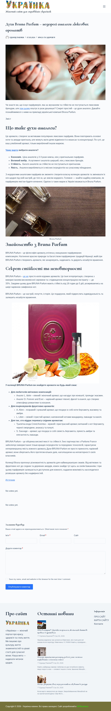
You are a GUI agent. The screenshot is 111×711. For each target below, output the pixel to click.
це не (25, 276)
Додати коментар (14, 548)
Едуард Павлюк (45, 663)
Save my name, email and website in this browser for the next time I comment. (40, 579)
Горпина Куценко (46, 636)
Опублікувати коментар (19, 587)
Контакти (98, 624)
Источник (10, 480)
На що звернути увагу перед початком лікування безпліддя (62, 684)
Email (43, 535)
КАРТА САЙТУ (101, 620)
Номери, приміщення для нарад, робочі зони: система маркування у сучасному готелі (59, 658)
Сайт (76, 535)
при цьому (25, 108)
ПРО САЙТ (99, 617)
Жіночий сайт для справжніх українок (28, 11)
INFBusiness (82, 706)
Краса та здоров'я (46, 37)
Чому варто (12, 150)
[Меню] (104, 6)
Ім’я (8, 535)
